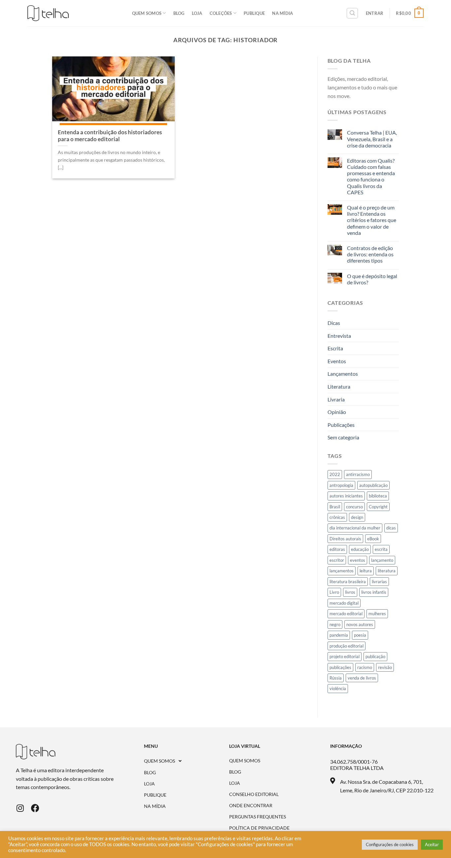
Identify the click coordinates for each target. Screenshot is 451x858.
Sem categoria (343, 437)
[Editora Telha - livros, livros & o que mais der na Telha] (48, 13)
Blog (179, 13)
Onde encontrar (250, 805)
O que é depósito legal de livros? (372, 279)
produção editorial (347, 646)
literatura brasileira (348, 581)
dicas (391, 527)
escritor (337, 560)
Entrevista (339, 336)
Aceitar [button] (432, 844)
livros (350, 592)
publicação (375, 656)
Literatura (339, 386)
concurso (354, 506)
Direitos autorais (345, 538)
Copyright (378, 506)
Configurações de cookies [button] (390, 844)
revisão (385, 667)
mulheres (377, 613)
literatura (387, 570)
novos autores (359, 624)
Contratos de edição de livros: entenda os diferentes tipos (370, 254)
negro (335, 624)
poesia (360, 635)
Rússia (336, 678)
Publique (254, 13)
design (357, 517)
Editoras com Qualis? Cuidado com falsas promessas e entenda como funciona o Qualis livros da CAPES (371, 176)
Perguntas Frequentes (257, 816)
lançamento (382, 560)
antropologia (341, 485)
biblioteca (378, 495)
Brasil (335, 506)
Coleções (221, 13)
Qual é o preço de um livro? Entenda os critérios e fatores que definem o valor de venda (371, 220)
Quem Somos (147, 13)
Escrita (335, 348)
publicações (340, 667)
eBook (373, 538)
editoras (337, 549)
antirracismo (358, 474)
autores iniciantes (346, 495)
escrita (381, 549)
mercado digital (344, 603)
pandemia (339, 635)
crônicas (337, 517)
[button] (186, 761)
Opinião (337, 412)
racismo (364, 667)
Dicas (334, 323)
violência (338, 688)
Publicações (341, 425)
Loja (197, 13)
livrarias (379, 581)
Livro (334, 592)
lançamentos (342, 570)
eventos (357, 560)
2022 (335, 474)
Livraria (336, 399)
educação (360, 549)
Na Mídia (282, 13)
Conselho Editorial (254, 794)
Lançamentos (343, 373)
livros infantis (373, 592)
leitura (366, 570)
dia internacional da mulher (355, 527)
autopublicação (373, 485)
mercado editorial (346, 613)
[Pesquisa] (352, 13)
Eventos (337, 361)
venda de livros (362, 678)
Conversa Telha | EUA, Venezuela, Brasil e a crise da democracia (372, 138)
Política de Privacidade (259, 828)
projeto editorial (345, 656)
